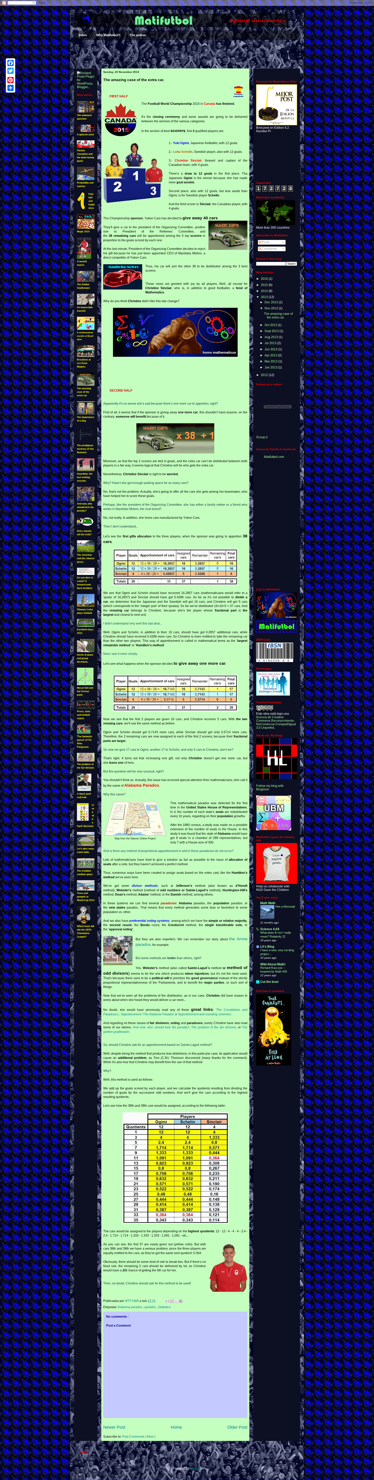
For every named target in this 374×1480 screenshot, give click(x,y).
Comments (269, 248)
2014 (265, 291)
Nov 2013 (272, 308)
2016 (265, 278)
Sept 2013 (272, 331)
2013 (265, 297)
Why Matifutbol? (108, 35)
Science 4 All (269, 929)
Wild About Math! (272, 964)
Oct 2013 (271, 325)
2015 (265, 285)
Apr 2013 (271, 355)
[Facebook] (10, 63)
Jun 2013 (271, 349)
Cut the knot (269, 981)
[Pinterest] (10, 80)
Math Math (267, 903)
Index (83, 35)
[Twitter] (10, 71)
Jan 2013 (271, 367)
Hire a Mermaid (285, 906)
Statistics (164, 1307)
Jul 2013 (271, 343)
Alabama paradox (130, 1307)
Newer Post (114, 1427)
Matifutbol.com (274, 456)
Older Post (237, 1427)
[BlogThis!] (172, 1301)
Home (176, 1427)
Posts (265, 242)
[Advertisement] (187, 54)
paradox (151, 1307)
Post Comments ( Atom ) (138, 1436)
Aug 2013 (272, 337)
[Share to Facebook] (181, 1301)
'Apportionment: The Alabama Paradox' (147, 1014)
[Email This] (167, 1301)
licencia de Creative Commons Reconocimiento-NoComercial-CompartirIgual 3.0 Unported (276, 722)
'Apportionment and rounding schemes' (204, 1014)
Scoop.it (261, 437)
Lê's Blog (267, 946)
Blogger (195, 1468)
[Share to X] (176, 1301)
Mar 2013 (271, 361)
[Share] (10, 88)
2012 (265, 375)
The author (138, 35)
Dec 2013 (272, 302)
